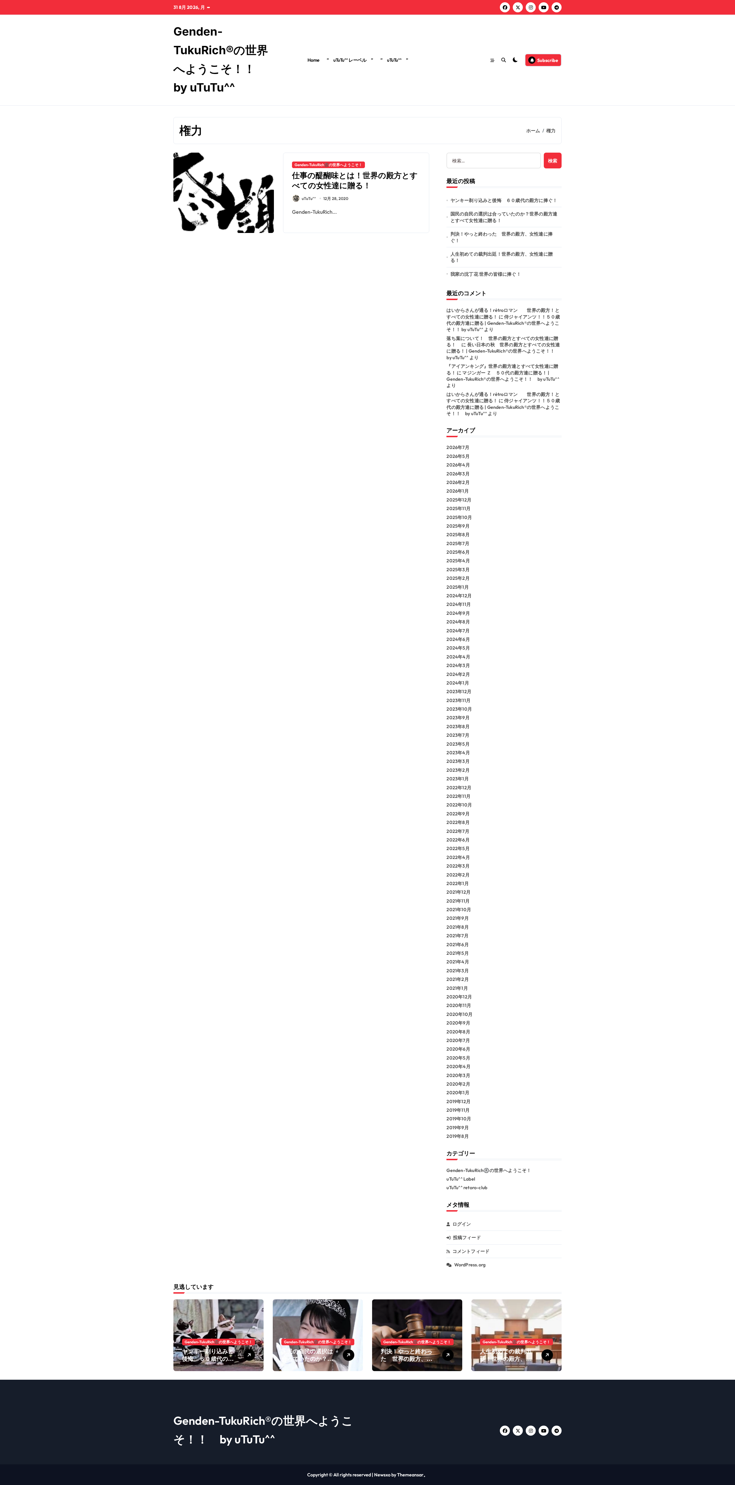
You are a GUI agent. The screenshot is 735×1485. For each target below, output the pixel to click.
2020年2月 (458, 1084)
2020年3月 (458, 1075)
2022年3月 (457, 866)
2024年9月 (458, 613)
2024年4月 (458, 657)
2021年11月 (458, 901)
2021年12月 (458, 892)
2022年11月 (458, 796)
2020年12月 (459, 997)
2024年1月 (457, 683)
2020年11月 (458, 1005)
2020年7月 (458, 1040)
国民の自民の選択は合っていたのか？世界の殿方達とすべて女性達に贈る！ (504, 217)
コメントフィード (471, 1251)
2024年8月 (458, 622)
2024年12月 (459, 595)
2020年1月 (457, 1092)
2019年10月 (458, 1118)
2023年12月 (458, 691)
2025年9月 (457, 526)
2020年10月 (459, 1014)
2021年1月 (457, 988)
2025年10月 (459, 517)
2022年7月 (457, 831)
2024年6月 (458, 639)
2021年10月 (458, 909)
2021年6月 (457, 944)
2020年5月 (458, 1058)
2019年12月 (458, 1101)
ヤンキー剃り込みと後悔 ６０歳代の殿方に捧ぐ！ (504, 200)
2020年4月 (458, 1066)
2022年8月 (457, 822)
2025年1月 (457, 587)
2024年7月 (457, 630)
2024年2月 (458, 674)
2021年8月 (457, 927)
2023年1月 (457, 779)
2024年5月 (458, 648)
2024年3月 (458, 665)
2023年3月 (457, 761)
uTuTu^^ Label (460, 1179)
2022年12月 (458, 787)
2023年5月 (457, 744)
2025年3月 (457, 569)
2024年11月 (458, 604)
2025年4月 (458, 560)
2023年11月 (458, 700)
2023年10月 (459, 709)
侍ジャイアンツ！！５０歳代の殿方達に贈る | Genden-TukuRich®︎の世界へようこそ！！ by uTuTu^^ (503, 323)
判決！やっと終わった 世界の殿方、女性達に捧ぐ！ (501, 237)
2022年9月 (457, 814)
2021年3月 (457, 970)
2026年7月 (457, 447)
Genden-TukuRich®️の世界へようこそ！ (328, 164)
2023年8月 (457, 726)
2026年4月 (458, 465)
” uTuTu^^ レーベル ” (350, 60)
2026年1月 (457, 491)
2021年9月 (457, 918)
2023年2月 (457, 770)
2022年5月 (457, 848)
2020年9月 (458, 1023)
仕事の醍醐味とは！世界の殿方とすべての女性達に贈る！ (355, 180)
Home (313, 60)
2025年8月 (457, 534)
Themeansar (410, 1475)
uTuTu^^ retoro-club (466, 1187)
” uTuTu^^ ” (394, 60)
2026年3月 (457, 474)
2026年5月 (457, 456)
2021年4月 (457, 962)
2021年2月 (457, 979)
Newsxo (382, 1475)
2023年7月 (457, 735)
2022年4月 (458, 857)
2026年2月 (457, 482)
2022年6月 (457, 840)
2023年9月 (457, 717)
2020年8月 (458, 1032)
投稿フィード (467, 1237)
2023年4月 (458, 752)
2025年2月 (457, 578)
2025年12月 (458, 500)
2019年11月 (458, 1110)
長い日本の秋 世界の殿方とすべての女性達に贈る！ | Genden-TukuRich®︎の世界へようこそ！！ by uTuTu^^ (503, 351)
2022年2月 (457, 875)
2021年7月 (457, 935)
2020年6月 (458, 1049)
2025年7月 (457, 543)
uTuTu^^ (309, 198)
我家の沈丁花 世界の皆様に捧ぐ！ (485, 274)
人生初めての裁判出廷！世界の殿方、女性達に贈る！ (501, 257)
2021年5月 (457, 953)
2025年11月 (458, 508)
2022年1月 (457, 883)
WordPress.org (470, 1265)
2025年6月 (457, 552)
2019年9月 (457, 1127)
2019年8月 (457, 1136)
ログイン (461, 1224)
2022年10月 (459, 805)
